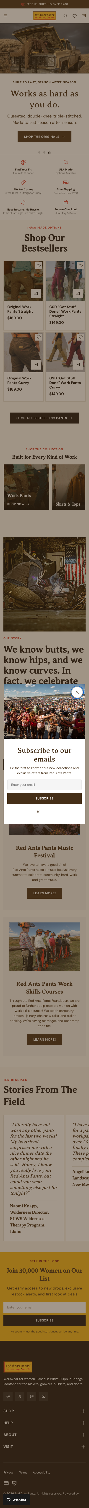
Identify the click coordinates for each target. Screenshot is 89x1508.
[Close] (77, 692)
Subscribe (44, 798)
